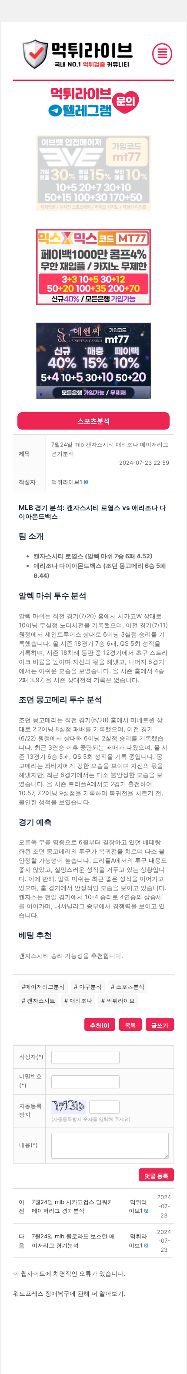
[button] (66, 481)
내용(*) (28, 1144)
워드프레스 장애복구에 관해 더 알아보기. (69, 1293)
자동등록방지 (30, 1110)
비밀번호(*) (30, 1081)
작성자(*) (31, 1056)
